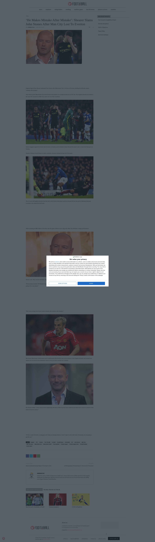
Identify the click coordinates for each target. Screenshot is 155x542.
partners (57, 261)
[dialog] (77, 271)
